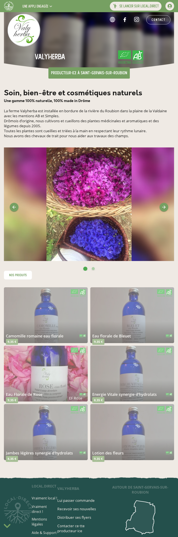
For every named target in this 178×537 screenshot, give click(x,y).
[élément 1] (93, 268)
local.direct (44, 486)
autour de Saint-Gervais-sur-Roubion (140, 490)
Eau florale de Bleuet (111, 336)
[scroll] (7, 527)
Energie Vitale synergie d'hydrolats (124, 394)
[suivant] (164, 207)
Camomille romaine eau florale (34, 336)
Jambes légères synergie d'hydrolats (39, 453)
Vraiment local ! (44, 498)
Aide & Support (44, 532)
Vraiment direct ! (39, 509)
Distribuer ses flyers (74, 517)
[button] (37, 6)
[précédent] (14, 207)
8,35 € (98, 400)
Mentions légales (39, 522)
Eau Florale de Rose (24, 394)
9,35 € (12, 342)
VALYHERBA (68, 488)
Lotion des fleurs (108, 453)
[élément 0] (85, 269)
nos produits (18, 275)
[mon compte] (169, 6)
